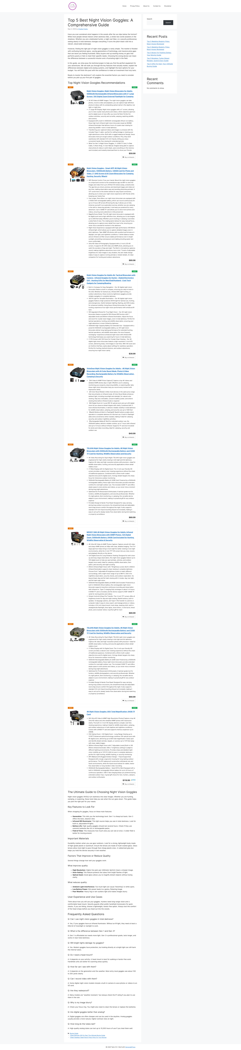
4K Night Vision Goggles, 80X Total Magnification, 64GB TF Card (111, 713)
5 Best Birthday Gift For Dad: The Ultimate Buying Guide (87, 1035)
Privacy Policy (135, 6)
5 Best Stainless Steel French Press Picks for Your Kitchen (88, 1037)
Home (124, 6)
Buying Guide (74, 1033)
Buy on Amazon (129, 157)
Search (149, 19)
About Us (146, 6)
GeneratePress (130, 1047)
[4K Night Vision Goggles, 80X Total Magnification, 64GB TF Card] (77, 717)
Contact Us (157, 6)
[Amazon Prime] (132, 780)
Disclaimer (167, 6)
